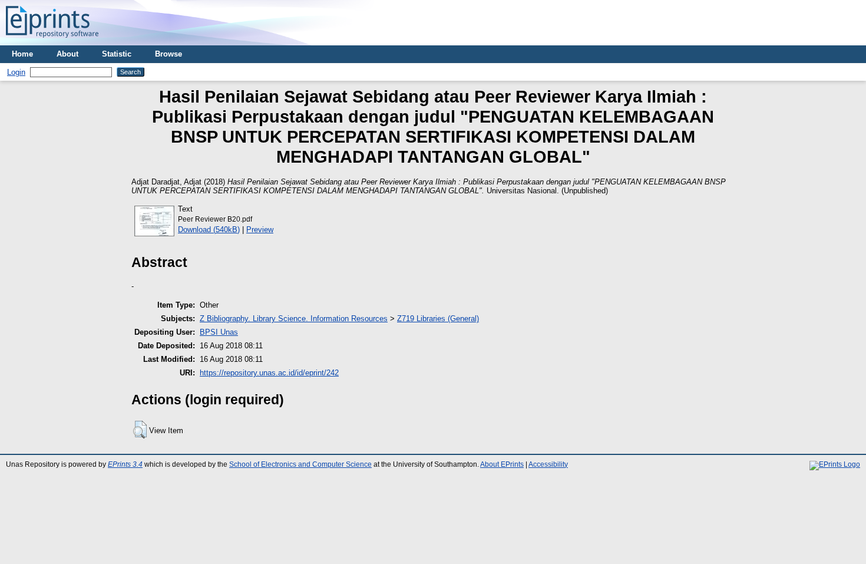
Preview (259, 229)
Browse (168, 54)
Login (16, 72)
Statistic (116, 54)
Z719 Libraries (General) (438, 318)
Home (22, 54)
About (67, 54)
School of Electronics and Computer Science (300, 464)
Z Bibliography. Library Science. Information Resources (294, 318)
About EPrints (502, 464)
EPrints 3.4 (125, 464)
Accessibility (548, 464)
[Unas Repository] (52, 41)
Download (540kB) (209, 229)
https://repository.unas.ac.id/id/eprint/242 (269, 372)
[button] (140, 429)
